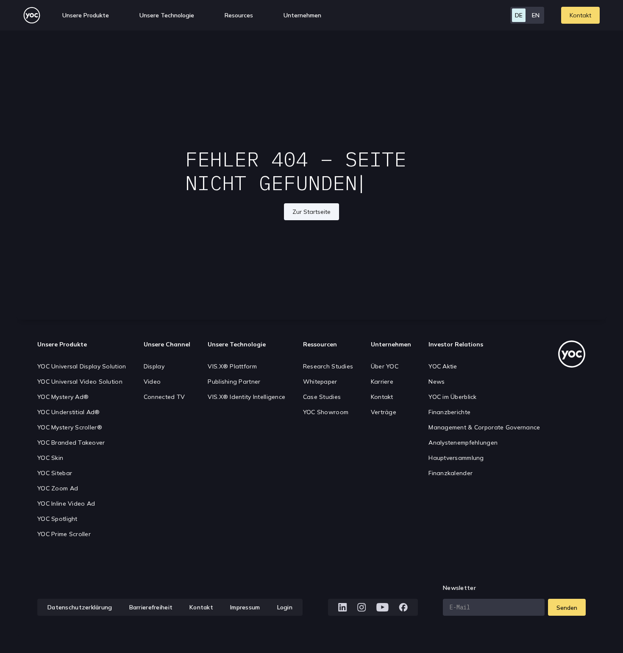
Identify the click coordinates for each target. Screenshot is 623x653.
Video (152, 381)
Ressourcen (320, 344)
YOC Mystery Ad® (63, 397)
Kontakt (580, 15)
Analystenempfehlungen (463, 442)
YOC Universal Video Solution (79, 381)
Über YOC (384, 366)
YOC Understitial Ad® (68, 412)
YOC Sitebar (54, 473)
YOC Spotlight (57, 519)
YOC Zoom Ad (57, 488)
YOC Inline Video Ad (66, 503)
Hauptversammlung (456, 458)
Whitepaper (320, 381)
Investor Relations (455, 344)
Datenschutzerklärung (79, 607)
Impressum (245, 607)
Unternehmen (391, 344)
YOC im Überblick (452, 397)
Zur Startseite (311, 212)
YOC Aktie (442, 366)
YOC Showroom (325, 412)
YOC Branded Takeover (71, 442)
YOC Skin (50, 458)
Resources (239, 15)
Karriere (382, 381)
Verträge (383, 412)
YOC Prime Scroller (64, 534)
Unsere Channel (167, 344)
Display (154, 366)
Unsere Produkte (62, 344)
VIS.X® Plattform (232, 366)
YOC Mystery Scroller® (69, 427)
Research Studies (328, 366)
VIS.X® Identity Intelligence (246, 397)
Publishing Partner (234, 381)
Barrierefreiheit (150, 607)
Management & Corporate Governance (484, 427)
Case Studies (322, 397)
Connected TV (164, 397)
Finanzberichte (449, 412)
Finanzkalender (450, 473)
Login (284, 607)
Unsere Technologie (237, 344)
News (436, 381)
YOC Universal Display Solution (81, 366)
